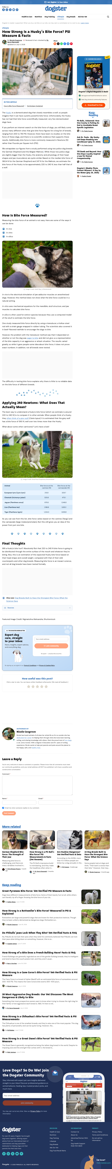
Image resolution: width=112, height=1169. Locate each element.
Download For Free (95, 105)
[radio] (29, 687)
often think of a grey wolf (18, 418)
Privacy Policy (35, 1111)
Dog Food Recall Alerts (58, 1151)
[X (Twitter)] (10, 9)
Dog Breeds (71, 17)
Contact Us (75, 1132)
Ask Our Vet (82, 17)
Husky (8, 112)
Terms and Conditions (100, 1135)
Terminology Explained (35, 106)
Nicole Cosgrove (16, 40)
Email (40, 798)
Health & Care (27, 17)
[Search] (108, 16)
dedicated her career (24, 738)
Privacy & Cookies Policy (47, 665)
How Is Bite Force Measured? (14, 106)
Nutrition (38, 17)
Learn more (85, 23)
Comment (6, 774)
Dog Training (50, 17)
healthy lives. (36, 748)
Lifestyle (60, 17)
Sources (11, 608)
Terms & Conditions (30, 665)
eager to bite (32, 338)
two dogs (68, 740)
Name (4, 798)
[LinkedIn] (68, 43)
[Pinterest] (17, 9)
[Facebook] (3, 9)
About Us (74, 1135)
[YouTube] (13, 9)
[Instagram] (7, 9)
